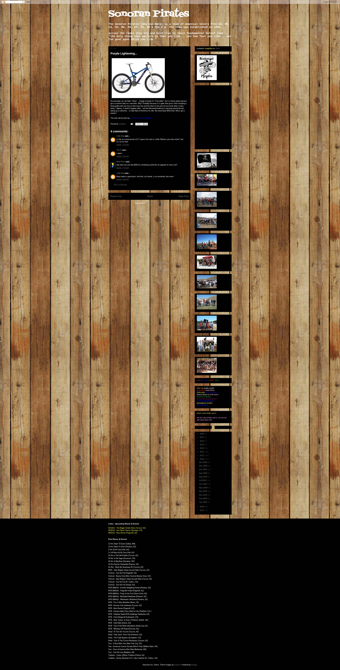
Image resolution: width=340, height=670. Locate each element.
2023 (202, 434)
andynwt (177, 665)
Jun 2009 (203, 484)
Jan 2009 (203, 502)
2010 (202, 455)
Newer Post (116, 196)
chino (217, 48)
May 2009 (203, 488)
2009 (202, 459)
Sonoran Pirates (148, 14)
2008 (202, 507)
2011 (202, 452)
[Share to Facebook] (144, 124)
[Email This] (136, 124)
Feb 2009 (203, 498)
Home (150, 196)
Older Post (183, 196)
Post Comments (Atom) (155, 203)
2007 (202, 510)
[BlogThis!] (139, 124)
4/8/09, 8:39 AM (122, 180)
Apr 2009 (203, 491)
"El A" (119, 150)
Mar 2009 (203, 495)
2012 (202, 448)
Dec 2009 (203, 462)
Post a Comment (120, 185)
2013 (202, 444)
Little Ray (120, 136)
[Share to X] (141, 124)
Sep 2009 (203, 473)
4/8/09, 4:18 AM (122, 145)
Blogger (194, 665)
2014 (202, 441)
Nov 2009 (203, 466)
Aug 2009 (203, 477)
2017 (202, 437)
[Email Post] (132, 124)
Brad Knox (120, 162)
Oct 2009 (203, 469)
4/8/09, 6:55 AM (122, 157)
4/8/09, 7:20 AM (122, 168)
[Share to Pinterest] (146, 124)
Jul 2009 (203, 480)
